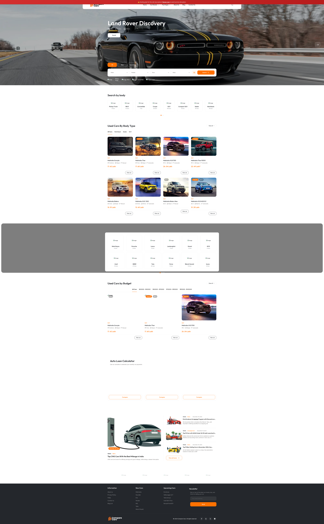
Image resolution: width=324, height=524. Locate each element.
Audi (116, 264)
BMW (134, 264)
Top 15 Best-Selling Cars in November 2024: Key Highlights (197, 447)
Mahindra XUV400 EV (198, 201)
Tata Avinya (167, 498)
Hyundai (138, 495)
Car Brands (153, 5)
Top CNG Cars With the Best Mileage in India (126, 456)
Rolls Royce (115, 246)
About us (110, 492)
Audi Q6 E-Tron (168, 500)
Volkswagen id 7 (168, 495)
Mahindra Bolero (113, 201)
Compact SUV (182, 106)
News (114, 453)
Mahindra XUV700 (169, 160)
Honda (138, 500)
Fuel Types (165, 5)
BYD (208, 246)
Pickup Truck (117, 79)
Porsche (134, 246)
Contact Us (192, 5)
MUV (128, 79)
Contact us (111, 500)
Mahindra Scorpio (113, 160)
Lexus (153, 246)
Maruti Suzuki (189, 264)
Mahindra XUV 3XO (142, 201)
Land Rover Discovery (136, 23)
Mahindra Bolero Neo (170, 201)
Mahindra (138, 492)
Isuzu (208, 264)
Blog (184, 5)
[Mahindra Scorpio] (125, 307)
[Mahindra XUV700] (199, 307)
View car (129, 172)
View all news (173, 458)
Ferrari (190, 246)
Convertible (140, 79)
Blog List (110, 503)
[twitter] (210, 518)
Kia (137, 498)
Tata (152, 264)
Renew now (166, 2)
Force (171, 264)
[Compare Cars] (98, 5)
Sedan (197, 106)
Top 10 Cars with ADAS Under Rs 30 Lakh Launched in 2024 (199, 433)
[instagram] (214, 518)
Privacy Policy (112, 495)
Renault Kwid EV (168, 503)
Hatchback (210, 106)
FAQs (109, 498)
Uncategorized (190, 430)
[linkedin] (206, 518)
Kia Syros (166, 492)
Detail (114, 35)
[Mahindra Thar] (162, 307)
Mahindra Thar (140, 160)
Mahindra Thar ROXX (198, 160)
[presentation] (6, 45)
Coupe (153, 79)
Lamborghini (171, 246)
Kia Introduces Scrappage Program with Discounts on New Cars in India (199, 419)
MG (137, 503)
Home (145, 5)
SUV (169, 106)
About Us (176, 5)
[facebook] (201, 518)
